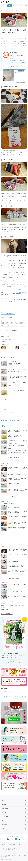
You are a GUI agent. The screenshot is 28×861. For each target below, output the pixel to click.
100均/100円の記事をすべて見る (14, 457)
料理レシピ (21, 5)
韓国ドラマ (21, 694)
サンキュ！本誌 (23, 696)
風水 (15, 694)
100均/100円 (13, 8)
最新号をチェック (14, 661)
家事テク (4, 804)
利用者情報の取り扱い (5, 845)
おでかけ (3, 698)
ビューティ (4, 5)
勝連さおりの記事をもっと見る (14, 331)
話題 (26, 5)
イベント (16, 696)
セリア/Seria (4, 691)
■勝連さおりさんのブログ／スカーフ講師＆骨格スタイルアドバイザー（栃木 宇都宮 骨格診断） (13, 293)
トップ (2, 8)
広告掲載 (10, 844)
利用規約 (14, 844)
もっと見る (14, 496)
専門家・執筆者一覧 (13, 848)
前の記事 (3, 344)
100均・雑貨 (7, 8)
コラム (17, 339)
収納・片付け (5, 808)
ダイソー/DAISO (5, 341)
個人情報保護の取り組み (11, 851)
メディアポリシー (20, 844)
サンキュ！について (5, 848)
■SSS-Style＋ (4, 294)
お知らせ (12, 845)
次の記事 (24, 344)
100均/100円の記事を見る (14, 578)
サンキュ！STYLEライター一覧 (7, 849)
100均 (9, 5)
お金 (3, 800)
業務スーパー (4, 696)
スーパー (14, 5)
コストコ (10, 696)
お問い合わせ (3, 844)
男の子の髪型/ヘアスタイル (7, 694)
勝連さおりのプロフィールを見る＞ (18, 66)
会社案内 (3, 851)
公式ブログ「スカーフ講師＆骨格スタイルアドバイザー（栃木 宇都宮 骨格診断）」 (17, 62)
